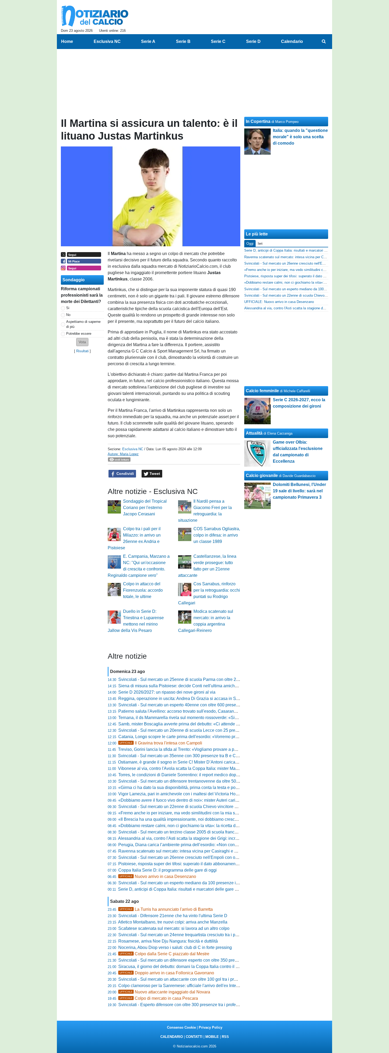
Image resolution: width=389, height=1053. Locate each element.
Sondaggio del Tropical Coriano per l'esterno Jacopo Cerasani (145, 507)
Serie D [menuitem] (253, 41)
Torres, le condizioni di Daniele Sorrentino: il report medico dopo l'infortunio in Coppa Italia (202, 775)
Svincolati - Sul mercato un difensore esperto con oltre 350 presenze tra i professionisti (199, 960)
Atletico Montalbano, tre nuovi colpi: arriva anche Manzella (172, 922)
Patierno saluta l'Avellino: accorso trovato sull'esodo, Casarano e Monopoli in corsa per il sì (203, 711)
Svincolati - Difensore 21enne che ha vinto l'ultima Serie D (172, 915)
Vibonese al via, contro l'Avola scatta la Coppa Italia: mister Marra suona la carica (194, 768)
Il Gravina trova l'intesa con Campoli (161, 743)
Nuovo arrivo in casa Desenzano (158, 876)
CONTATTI (194, 1037)
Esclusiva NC (132, 449)
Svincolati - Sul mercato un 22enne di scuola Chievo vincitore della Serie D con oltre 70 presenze (209, 806)
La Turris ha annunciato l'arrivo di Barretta (166, 909)
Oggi (250, 244)
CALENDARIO (171, 1037)
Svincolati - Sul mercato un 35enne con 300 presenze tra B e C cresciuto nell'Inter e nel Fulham (207, 755)
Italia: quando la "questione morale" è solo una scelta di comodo (300, 136)
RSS (225, 1037)
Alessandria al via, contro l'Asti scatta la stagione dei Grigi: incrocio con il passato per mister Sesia (210, 838)
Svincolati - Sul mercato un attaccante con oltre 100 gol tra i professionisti (186, 979)
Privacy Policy (210, 1027)
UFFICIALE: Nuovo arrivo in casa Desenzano (279, 302)
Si (67, 308)
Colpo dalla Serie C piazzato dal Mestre (164, 954)
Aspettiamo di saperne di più (83, 324)
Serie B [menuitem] (183, 41)
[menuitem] (323, 41)
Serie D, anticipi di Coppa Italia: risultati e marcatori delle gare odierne (183, 889)
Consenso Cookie (181, 1027)
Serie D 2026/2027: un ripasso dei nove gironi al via (166, 692)
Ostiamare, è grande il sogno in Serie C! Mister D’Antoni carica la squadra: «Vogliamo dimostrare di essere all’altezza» (229, 762)
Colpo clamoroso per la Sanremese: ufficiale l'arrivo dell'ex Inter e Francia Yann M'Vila (199, 985)
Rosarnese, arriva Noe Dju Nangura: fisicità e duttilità (168, 941)
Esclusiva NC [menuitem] (107, 41)
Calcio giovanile (262, 475)
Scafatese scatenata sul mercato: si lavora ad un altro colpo (173, 928)
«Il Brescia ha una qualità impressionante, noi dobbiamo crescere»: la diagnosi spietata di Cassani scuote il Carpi (224, 819)
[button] (82, 342)
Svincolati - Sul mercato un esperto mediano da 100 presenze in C (180, 883)
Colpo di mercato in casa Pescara (159, 998)
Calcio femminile (262, 391)
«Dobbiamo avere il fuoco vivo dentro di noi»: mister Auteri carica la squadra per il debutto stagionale (212, 800)
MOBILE (212, 1037)
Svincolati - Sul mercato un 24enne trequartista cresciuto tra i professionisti (188, 934)
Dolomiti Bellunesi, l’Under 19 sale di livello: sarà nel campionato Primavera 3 (299, 490)
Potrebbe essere (78, 334)
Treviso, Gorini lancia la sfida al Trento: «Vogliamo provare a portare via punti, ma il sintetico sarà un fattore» (219, 749)
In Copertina (258, 121)
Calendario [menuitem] (292, 41)
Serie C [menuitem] (218, 41)
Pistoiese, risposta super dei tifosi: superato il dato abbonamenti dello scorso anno (195, 864)
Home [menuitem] (67, 41)
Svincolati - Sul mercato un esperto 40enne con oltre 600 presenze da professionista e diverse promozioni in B (221, 705)
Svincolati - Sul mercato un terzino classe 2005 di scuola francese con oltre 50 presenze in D (205, 832)
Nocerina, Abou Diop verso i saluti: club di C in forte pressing (175, 947)
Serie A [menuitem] (148, 41)
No (68, 315)
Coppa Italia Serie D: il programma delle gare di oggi (167, 870)
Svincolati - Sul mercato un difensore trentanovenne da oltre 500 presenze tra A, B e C (198, 781)
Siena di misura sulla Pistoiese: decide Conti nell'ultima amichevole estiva (187, 686)
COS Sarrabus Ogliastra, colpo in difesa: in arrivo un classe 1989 (216, 535)
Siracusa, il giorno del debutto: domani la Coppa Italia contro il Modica (183, 966)
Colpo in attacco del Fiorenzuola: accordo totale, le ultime (143, 590)
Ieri (260, 244)
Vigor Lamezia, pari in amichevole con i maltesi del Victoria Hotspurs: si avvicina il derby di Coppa (210, 794)
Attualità (254, 433)
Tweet (154, 473)
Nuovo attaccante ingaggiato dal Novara (165, 992)
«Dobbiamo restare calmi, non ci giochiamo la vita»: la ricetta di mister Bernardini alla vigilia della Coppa (216, 825)
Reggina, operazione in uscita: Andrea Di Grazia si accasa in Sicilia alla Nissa (191, 698)
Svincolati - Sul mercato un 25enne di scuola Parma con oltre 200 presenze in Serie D (198, 679)
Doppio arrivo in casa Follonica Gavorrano (167, 973)
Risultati (82, 351)
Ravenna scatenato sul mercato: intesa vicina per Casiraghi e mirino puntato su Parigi (198, 851)
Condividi (124, 473)
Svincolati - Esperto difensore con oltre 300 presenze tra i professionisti (184, 1004)
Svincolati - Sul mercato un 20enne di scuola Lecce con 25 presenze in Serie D (192, 730)
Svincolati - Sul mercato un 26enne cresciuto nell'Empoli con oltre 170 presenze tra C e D (202, 857)
